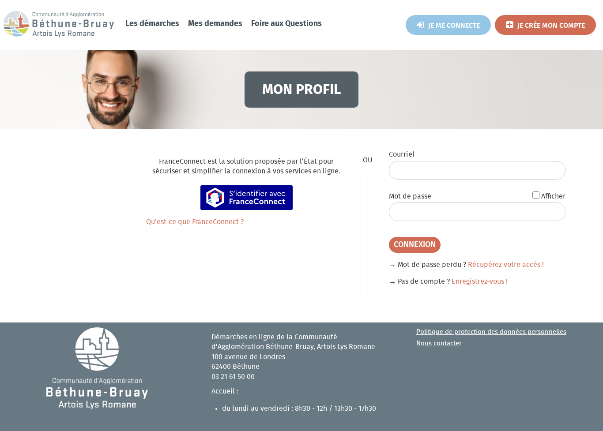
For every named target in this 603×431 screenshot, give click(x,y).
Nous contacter (439, 343)
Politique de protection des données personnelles (491, 332)
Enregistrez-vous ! (480, 281)
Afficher (553, 196)
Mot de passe (410, 196)
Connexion (415, 245)
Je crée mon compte (551, 25)
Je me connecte (454, 25)
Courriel (402, 154)
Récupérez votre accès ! (506, 264)
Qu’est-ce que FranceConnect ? (195, 221)
